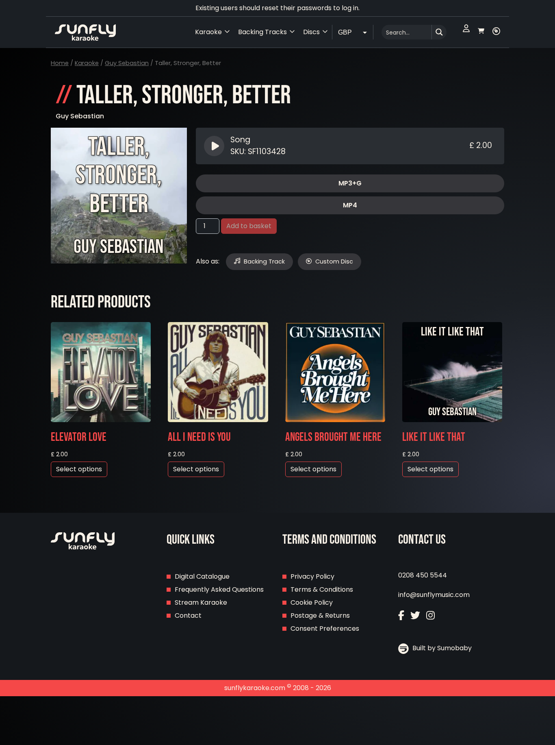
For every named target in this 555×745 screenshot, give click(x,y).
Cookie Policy (312, 602)
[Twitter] (415, 616)
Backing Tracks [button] (262, 32)
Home (60, 63)
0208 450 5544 (422, 575)
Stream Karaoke (201, 602)
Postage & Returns (320, 615)
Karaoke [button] (208, 32)
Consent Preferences (325, 628)
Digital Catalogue (202, 576)
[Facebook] (401, 616)
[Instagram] (430, 616)
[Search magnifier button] (439, 32)
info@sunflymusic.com (434, 594)
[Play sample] (215, 146)
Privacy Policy (312, 576)
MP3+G (350, 183)
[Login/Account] (466, 32)
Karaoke (87, 63)
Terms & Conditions (322, 589)
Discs (311, 32)
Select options (79, 469)
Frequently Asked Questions (219, 589)
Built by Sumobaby (441, 648)
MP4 (350, 205)
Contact (188, 615)
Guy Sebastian (127, 63)
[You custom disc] (496, 32)
